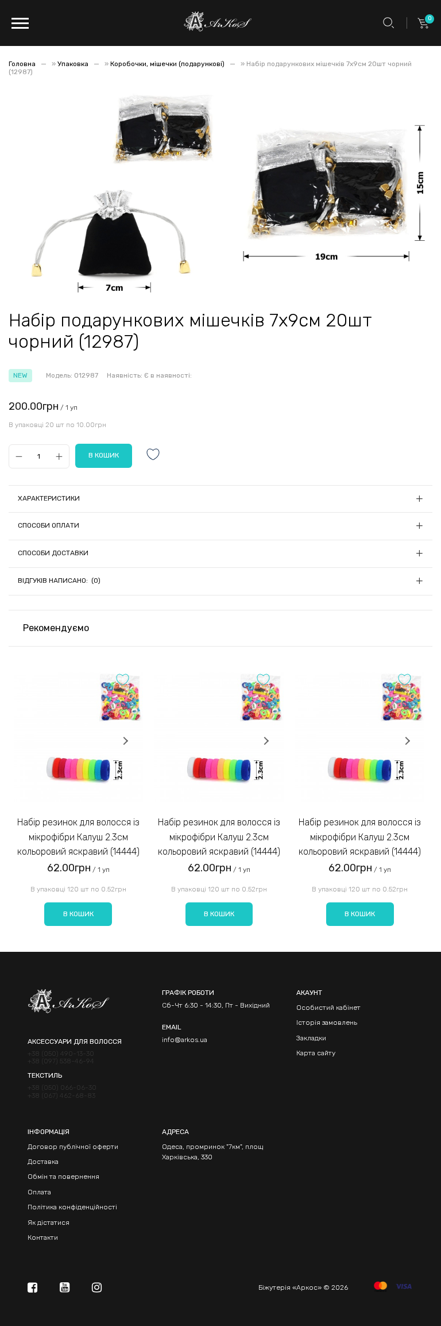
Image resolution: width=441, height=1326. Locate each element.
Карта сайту (315, 1053)
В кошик (78, 914)
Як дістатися (48, 1223)
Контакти (43, 1237)
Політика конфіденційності (72, 1207)
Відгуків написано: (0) (59, 580)
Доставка (43, 1162)
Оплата (39, 1192)
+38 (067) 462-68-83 (61, 1096)
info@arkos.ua (184, 1040)
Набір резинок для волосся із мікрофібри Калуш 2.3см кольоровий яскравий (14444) (78, 837)
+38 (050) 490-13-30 (61, 1054)
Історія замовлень (326, 1022)
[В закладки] (153, 455)
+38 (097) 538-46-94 (61, 1061)
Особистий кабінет (328, 1008)
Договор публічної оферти (73, 1147)
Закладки (311, 1038)
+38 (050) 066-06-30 (62, 1087)
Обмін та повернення (63, 1177)
